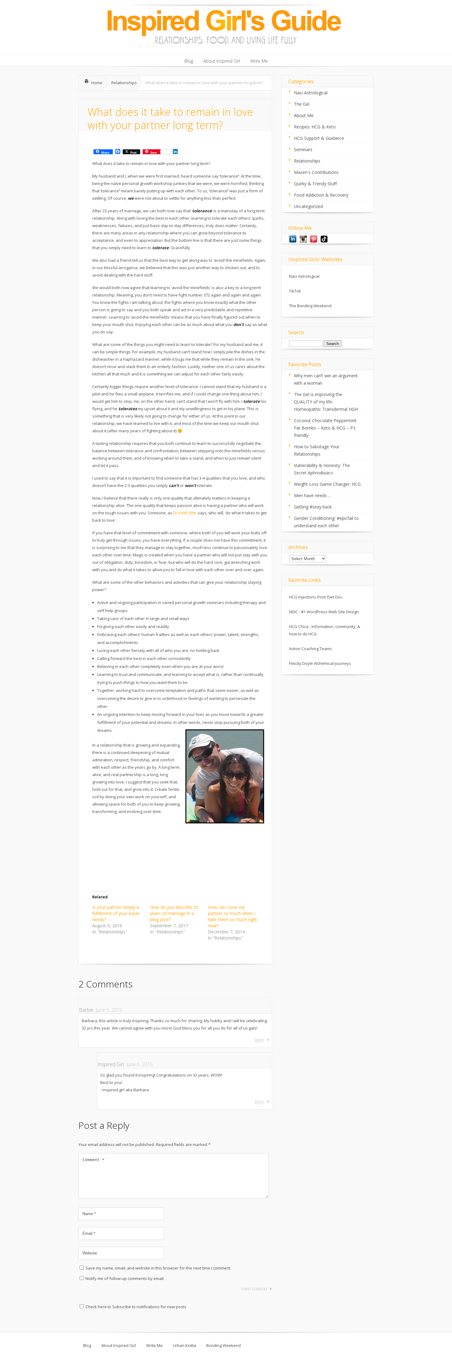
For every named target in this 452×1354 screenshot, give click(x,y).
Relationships (124, 82)
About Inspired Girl (118, 1345)
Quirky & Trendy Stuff (315, 183)
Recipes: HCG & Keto (315, 127)
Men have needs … (312, 495)
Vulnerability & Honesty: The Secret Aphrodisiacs (322, 469)
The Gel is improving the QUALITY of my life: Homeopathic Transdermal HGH (326, 401)
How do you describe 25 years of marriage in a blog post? (174, 913)
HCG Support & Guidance (319, 138)
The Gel (301, 104)
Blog (87, 1345)
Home (96, 82)
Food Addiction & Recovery (321, 195)
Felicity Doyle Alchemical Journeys (320, 663)
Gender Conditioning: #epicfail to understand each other (326, 521)
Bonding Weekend (223, 1345)
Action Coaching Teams (310, 648)
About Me (304, 115)
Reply (259, 1040)
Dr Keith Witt (184, 513)
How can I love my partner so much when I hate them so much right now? (232, 916)
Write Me (154, 1345)
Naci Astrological (310, 93)
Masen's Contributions (316, 172)
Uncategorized (308, 206)
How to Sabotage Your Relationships (316, 450)
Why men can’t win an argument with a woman (326, 379)
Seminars (303, 149)
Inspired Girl (110, 1064)
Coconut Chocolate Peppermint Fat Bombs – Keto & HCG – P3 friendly (325, 428)
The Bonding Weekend (310, 305)
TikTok (295, 291)
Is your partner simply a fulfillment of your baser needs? (116, 913)
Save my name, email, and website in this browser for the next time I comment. (158, 1268)
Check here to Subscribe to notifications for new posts (135, 1306)
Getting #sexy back (313, 507)
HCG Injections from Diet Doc (315, 597)
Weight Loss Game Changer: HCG (327, 484)
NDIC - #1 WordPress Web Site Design (324, 611)
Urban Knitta (184, 1345)
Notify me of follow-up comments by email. (125, 1278)
